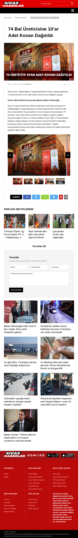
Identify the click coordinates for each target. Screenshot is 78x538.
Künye (6, 474)
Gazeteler (7, 502)
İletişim (6, 477)
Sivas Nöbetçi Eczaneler (36, 480)
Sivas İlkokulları (33, 486)
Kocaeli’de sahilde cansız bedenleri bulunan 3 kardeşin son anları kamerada (56, 329)
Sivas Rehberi (33, 474)
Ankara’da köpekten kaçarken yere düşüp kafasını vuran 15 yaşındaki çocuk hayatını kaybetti (56, 403)
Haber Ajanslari (9, 512)
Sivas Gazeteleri (9, 506)
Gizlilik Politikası (10, 532)
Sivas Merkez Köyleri (35, 489)
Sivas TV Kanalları (10, 509)
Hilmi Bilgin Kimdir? (59, 480)
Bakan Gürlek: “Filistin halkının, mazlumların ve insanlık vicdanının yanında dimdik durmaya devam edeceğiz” (20, 439)
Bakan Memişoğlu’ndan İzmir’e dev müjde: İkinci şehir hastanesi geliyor (20, 329)
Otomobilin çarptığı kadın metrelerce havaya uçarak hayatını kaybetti (17, 401)
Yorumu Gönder (16, 290)
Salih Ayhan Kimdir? (59, 483)
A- (69, 84)
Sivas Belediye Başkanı (60, 477)
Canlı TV (7, 499)
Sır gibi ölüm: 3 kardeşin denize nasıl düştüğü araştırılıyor (20, 364)
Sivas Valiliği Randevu (60, 486)
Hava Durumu (33, 499)
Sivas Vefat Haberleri (35, 477)
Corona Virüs (32, 502)
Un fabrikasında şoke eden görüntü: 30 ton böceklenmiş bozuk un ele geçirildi (55, 365)
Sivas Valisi (56, 474)
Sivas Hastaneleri (34, 483)
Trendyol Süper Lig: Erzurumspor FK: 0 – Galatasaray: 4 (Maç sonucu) (14, 236)
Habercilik (31, 506)
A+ (65, 84)
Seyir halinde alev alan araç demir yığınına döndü (37, 234)
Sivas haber (67, 508)
